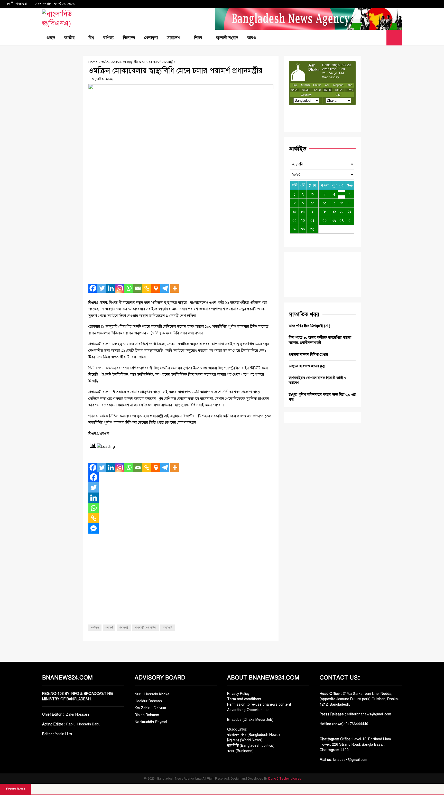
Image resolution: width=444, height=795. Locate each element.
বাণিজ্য (108, 37)
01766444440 (357, 724)
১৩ (341, 203)
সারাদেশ (173, 37)
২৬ (334, 220)
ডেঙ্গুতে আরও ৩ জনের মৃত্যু (307, 366)
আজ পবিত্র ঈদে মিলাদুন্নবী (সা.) (309, 326)
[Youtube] (381, 38)
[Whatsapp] (128, 288)
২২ (294, 220)
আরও (251, 37)
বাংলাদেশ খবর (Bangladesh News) (253, 735)
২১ (349, 212)
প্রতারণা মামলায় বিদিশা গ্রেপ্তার (308, 354)
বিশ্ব (91, 37)
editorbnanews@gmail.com (369, 714)
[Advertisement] (180, 243)
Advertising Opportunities (248, 710)
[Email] (137, 288)
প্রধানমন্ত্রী (123, 627)
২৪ (312, 220)
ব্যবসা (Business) (240, 751)
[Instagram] (119, 288)
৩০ (303, 229)
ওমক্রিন (95, 627)
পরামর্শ (109, 627)
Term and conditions (244, 699)
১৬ (303, 212)
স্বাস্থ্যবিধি (167, 627)
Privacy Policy (238, 694)
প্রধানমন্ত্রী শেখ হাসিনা (145, 627)
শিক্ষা (198, 37)
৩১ (312, 229)
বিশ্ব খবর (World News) (244, 740)
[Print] (155, 288)
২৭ (341, 220)
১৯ (334, 212)
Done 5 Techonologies (284, 778)
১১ (325, 203)
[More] (174, 288)
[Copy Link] (146, 288)
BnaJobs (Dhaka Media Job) (250, 719)
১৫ (294, 212)
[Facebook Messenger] (93, 528)
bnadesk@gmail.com (349, 760)
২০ (341, 212)
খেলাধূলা (151, 37)
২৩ (303, 220)
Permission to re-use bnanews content (259, 704)
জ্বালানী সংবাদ (227, 37)
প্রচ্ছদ (51, 37)
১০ (312, 203)
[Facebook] (370, 38)
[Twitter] (375, 38)
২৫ (324, 220)
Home (93, 62)
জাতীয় (69, 37)
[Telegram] (164, 288)
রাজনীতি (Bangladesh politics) (250, 745)
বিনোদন (129, 37)
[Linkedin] (110, 288)
